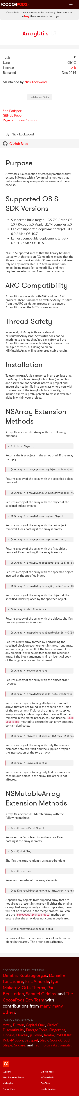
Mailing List (8, 1083)
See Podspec (12, 110)
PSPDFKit (63, 1035)
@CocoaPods (47, 1077)
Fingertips (57, 1029)
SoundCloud (60, 1040)
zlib (73, 67)
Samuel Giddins (41, 993)
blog (26, 16)
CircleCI (53, 1024)
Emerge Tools (36, 1029)
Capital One (35, 1024)
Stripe (7, 1045)
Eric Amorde (37, 981)
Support (6, 1071)
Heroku (22, 1035)
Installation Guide (39, 97)
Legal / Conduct (48, 1088)
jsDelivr (36, 1035)
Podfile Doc (9, 1088)
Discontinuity (13, 1029)
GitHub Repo (12, 115)
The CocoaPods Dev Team (38, 996)
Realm (49, 1035)
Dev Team (45, 1083)
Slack (44, 1040)
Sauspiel (31, 1040)
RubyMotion (13, 1040)
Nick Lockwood (35, 82)
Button (18, 1024)
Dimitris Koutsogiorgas (25, 975)
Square (19, 1045)
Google (8, 1035)
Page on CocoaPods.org (20, 120)
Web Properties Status (13, 1077)
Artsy (7, 1024)
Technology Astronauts (52, 1045)
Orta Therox (33, 987)
